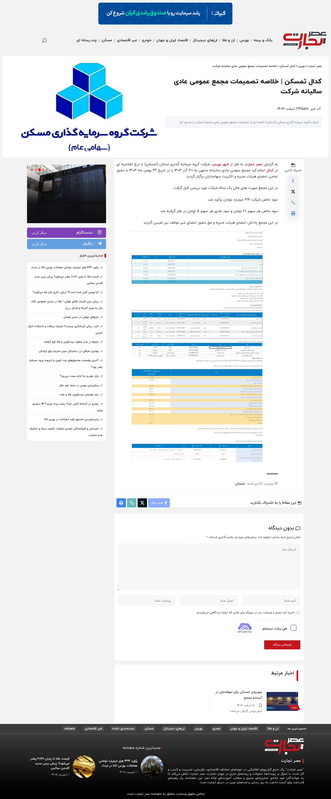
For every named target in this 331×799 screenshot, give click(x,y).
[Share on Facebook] (293, 181)
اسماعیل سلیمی (84, 215)
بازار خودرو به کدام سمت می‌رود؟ (79, 376)
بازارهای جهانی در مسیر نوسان (81, 317)
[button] (26, 40)
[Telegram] (66, 244)
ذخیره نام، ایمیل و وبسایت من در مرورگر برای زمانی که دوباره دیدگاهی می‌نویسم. (245, 613)
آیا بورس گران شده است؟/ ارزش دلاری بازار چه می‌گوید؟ (66, 292)
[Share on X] (293, 191)
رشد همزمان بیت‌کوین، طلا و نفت (79, 394)
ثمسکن (240, 484)
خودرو (216, 728)
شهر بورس (220, 164)
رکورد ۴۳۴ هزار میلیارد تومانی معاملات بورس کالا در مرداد (65, 267)
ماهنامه (69, 728)
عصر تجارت (253, 164)
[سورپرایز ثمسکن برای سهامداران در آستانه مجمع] (282, 701)
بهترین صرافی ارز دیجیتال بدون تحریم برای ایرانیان (69, 351)
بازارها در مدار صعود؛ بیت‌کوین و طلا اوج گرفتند (71, 342)
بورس (294, 707)
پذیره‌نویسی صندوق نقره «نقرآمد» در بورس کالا (71, 419)
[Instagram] (66, 233)
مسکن (149, 728)
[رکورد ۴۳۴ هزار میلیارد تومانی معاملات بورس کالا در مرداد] (152, 767)
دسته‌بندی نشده (123, 728)
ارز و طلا (273, 728)
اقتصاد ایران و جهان (243, 728)
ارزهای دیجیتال (174, 728)
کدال (270, 170)
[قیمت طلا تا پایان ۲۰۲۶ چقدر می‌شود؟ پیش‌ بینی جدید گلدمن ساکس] (84, 767)
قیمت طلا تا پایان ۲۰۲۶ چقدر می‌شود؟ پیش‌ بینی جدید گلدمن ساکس (49, 763)
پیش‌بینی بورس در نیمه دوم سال (79, 385)
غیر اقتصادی (93, 728)
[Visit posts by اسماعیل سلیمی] (97, 215)
